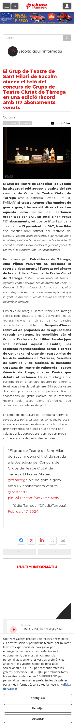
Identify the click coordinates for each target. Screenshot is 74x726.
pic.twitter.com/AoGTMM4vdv (33, 498)
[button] (14, 6)
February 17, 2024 (23, 511)
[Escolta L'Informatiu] (37, 51)
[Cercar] (67, 37)
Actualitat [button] (11, 123)
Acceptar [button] (38, 718)
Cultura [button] (25, 123)
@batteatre (18, 492)
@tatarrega (17, 480)
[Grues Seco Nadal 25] (37, 18)
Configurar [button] (38, 698)
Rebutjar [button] (38, 708)
